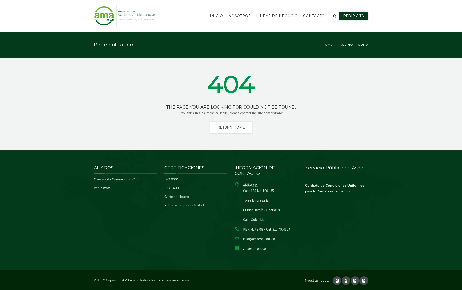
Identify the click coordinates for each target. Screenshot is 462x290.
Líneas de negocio (277, 16)
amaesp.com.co (254, 248)
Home (327, 44)
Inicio (216, 16)
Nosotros (239, 16)
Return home (231, 127)
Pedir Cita (353, 16)
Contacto (314, 16)
